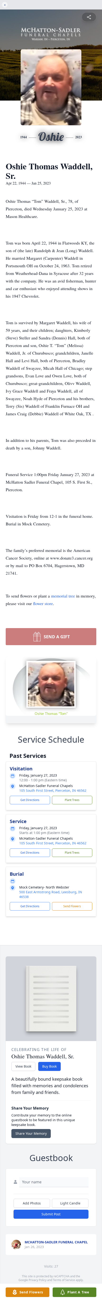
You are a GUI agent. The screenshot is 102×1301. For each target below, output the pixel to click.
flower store (43, 603)
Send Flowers (72, 906)
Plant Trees (72, 800)
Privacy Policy (37, 1280)
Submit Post (51, 1214)
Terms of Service (64, 1280)
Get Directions (29, 800)
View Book (23, 1066)
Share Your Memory (31, 1133)
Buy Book (49, 1066)
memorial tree (63, 596)
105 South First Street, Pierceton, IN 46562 (52, 790)
